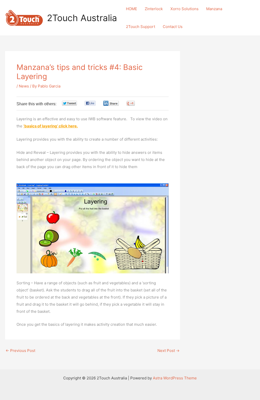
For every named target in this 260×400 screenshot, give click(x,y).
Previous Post (20, 350)
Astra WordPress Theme (175, 378)
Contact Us (173, 26)
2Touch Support (140, 26)
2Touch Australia (82, 17)
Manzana (214, 8)
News (24, 86)
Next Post (168, 350)
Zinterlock (154, 8)
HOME (131, 8)
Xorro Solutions (184, 8)
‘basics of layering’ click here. (50, 126)
